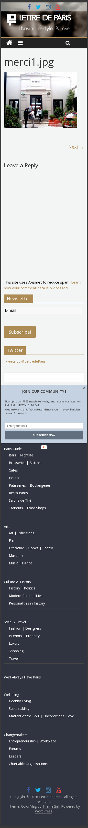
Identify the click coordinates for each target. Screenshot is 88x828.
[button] (44, 391)
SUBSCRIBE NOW (44, 435)
